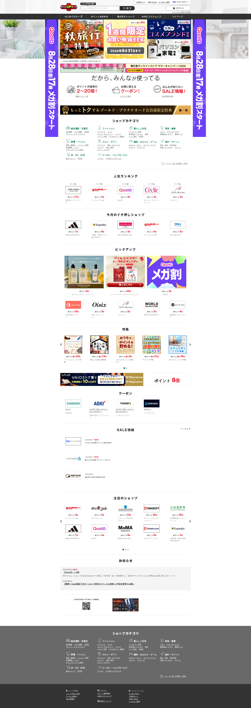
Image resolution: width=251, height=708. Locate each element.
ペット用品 (133, 136)
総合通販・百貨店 (79, 128)
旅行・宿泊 (164, 145)
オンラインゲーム (149, 145)
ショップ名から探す (73, 694)
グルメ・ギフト (109, 142)
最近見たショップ (104, 701)
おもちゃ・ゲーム (135, 145)
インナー (118, 134)
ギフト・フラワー (103, 150)
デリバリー (101, 145)
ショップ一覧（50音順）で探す (177, 163)
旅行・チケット (172, 142)
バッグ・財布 (102, 136)
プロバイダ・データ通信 (74, 150)
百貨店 (86, 132)
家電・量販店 (70, 145)
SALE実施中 (70, 699)
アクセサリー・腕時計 (117, 136)
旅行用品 (173, 145)
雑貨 (146, 134)
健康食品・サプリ (166, 134)
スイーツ (100, 147)
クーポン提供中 (71, 696)
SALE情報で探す (168, 96)
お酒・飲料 (110, 147)
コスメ (162, 132)
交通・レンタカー (166, 147)
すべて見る (184, 429)
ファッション (108, 128)
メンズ (109, 132)
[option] (125, 349)
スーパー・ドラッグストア (75, 134)
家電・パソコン (78, 142)
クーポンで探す (125, 96)
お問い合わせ (152, 2)
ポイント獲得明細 (103, 693)
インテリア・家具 (135, 132)
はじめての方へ (73, 16)
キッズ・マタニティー (105, 134)
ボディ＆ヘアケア (173, 132)
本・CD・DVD (78, 155)
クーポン (100, 159)
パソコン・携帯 (83, 145)
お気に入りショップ (104, 696)
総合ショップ (70, 159)
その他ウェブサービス (113, 159)
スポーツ (132, 147)
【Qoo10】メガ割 (71, 572)
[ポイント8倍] (101, 379)
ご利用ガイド (140, 2)
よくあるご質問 (164, 2)
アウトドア (141, 147)
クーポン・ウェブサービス (114, 155)
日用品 (141, 136)
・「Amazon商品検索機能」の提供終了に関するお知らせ (80, 61)
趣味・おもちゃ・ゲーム (145, 142)
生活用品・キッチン (136, 134)
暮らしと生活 (140, 128)
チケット (178, 147)
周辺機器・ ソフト (72, 147)
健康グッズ (179, 134)
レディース (101, 132)
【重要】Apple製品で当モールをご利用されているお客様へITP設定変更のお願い (99, 584)
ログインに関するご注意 (182, 12)
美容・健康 (170, 128)
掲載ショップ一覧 (82, 96)
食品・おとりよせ (113, 145)
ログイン (178, 8)
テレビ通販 (78, 132)
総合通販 (69, 132)
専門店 (80, 159)
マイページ (102, 690)
